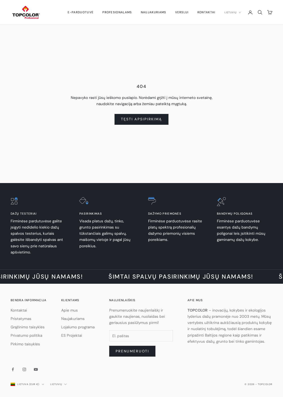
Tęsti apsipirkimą (141, 119)
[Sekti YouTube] (36, 369)
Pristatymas (21, 318)
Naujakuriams (153, 12)
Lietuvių (230, 12)
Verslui (182, 12)
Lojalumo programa (78, 327)
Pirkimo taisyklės (25, 344)
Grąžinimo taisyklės (28, 327)
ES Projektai (71, 335)
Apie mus (69, 310)
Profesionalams (117, 12)
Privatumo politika (26, 335)
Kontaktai (206, 12)
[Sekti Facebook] (13, 369)
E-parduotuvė (81, 12)
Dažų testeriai (23, 214)
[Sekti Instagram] (24, 369)
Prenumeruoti (132, 351)
